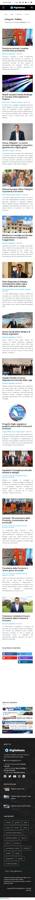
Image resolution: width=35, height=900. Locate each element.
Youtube (8, 658)
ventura (8, 827)
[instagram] (28, 2)
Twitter (23, 654)
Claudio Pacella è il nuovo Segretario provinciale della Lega (17, 379)
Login (16, 2)
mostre (17, 827)
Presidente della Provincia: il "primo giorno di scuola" (15, 569)
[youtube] (25, 2)
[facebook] (20, 2)
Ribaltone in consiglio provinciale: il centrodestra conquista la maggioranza (17, 237)
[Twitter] (9, 777)
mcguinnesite (10, 858)
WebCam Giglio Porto (17, 789)
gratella (17, 822)
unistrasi (8, 822)
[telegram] (31, 2)
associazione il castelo (12, 848)
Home (6, 14)
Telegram (25, 662)
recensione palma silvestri (13, 833)
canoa (25, 827)
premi (7, 843)
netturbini (26, 848)
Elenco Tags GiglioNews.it (13, 871)
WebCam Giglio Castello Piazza (20, 806)
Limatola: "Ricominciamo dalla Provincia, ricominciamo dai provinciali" (16, 520)
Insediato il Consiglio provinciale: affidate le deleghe (17, 471)
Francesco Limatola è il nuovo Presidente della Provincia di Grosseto (16, 618)
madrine (8, 853)
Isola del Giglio (7, 2)
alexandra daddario (11, 838)
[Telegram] (23, 777)
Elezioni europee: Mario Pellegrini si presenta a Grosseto (17, 190)
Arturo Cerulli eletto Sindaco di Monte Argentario (16, 333)
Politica (27, 14)
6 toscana (16, 843)
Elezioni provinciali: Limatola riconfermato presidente (15, 49)
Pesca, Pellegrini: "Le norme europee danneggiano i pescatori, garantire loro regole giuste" (17, 145)
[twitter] (23, 2)
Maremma (19, 14)
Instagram (25, 658)
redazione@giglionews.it (13, 760)
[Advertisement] (17, 683)
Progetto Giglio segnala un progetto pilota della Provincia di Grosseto (17, 426)
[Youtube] (14, 777)
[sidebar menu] (3, 7)
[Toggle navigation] (32, 7)
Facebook (9, 654)
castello (17, 853)
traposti (20, 858)
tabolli (23, 838)
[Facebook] (5, 777)
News (12, 14)
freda (25, 822)
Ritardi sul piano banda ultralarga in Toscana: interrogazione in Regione (17, 96)
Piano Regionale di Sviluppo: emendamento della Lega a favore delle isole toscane (15, 284)
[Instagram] (19, 777)
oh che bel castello (11, 864)
